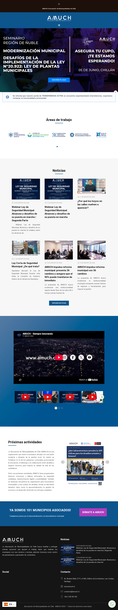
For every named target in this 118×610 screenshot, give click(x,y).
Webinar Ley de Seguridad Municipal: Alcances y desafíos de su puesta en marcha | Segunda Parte (24, 213)
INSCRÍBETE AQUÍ (59, 80)
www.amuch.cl (69, 586)
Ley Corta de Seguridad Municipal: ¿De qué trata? (25, 264)
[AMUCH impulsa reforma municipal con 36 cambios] (91, 250)
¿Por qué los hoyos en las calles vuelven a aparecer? (89, 204)
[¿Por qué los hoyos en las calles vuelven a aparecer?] (91, 186)
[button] (112, 604)
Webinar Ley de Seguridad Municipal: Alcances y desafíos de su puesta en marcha (57, 212)
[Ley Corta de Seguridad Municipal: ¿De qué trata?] (26, 248)
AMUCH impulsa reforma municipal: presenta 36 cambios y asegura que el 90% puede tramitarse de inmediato (58, 273)
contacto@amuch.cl (71, 591)
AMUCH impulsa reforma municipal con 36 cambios (91, 270)
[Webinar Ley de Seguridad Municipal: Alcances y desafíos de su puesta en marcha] (59, 190)
